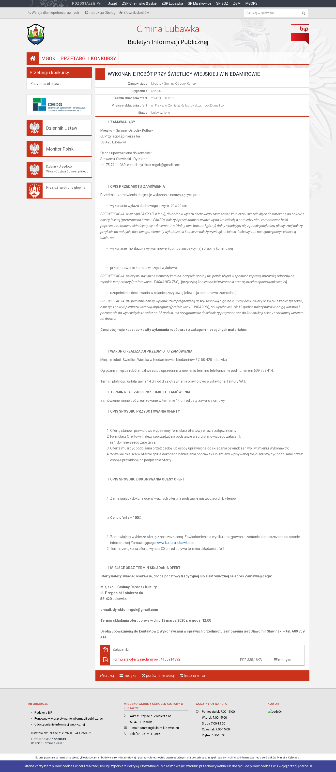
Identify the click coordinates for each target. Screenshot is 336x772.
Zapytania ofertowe (46, 84)
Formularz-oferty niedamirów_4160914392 (146, 659)
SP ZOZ (222, 3)
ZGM (237, 3)
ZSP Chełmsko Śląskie (139, 3)
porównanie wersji (160, 676)
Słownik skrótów (136, 13)
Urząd (112, 3)
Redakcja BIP (43, 712)
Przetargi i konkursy (88, 59)
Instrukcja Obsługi (102, 13)
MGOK (48, 59)
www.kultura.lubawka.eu (175, 543)
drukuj (109, 676)
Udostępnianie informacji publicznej (59, 724)
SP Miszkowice (199, 3)
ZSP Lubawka (172, 3)
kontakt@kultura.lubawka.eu (159, 728)
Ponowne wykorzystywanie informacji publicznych (69, 718)
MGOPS (251, 3)
